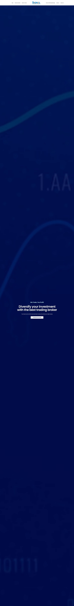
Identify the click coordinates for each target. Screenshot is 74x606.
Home (12, 2)
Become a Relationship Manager (50, 2)
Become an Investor (17, 2)
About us (58, 2)
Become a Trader (24, 2)
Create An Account (37, 317)
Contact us (62, 2)
